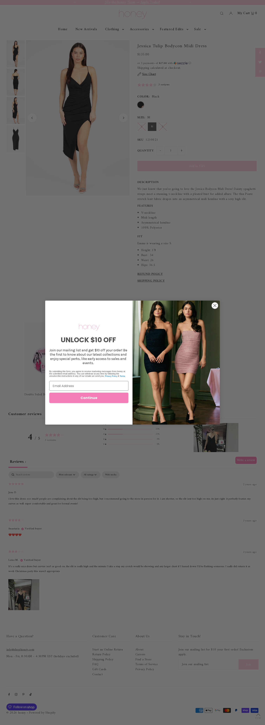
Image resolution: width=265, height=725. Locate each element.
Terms (122, 376)
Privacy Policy (111, 376)
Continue (89, 397)
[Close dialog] (214, 305)
